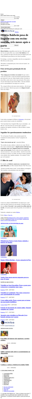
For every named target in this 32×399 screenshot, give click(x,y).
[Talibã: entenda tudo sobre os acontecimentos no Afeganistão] (4, 348)
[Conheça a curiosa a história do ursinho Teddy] (4, 361)
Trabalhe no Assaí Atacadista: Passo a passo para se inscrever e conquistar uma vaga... (16, 286)
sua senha (16, 18)
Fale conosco (7, 388)
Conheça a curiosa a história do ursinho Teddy (15, 364)
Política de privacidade (9, 391)
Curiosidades (4, 343)
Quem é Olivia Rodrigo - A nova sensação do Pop (16, 260)
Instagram (21, 119)
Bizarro (2, 356)
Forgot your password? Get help (8, 21)
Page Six (10, 215)
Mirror (5, 215)
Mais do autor (19, 223)
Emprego (3, 289)
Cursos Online (4, 304)
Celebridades (4, 238)
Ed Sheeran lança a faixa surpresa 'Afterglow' (18, 217)
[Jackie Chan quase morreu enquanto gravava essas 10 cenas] (9, 273)
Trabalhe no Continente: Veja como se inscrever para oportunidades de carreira (15, 293)
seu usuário (17, 17)
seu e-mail (16, 25)
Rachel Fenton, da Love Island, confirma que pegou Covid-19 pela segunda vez (15, 219)
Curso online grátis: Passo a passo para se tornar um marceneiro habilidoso (15, 301)
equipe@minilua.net (9, 325)
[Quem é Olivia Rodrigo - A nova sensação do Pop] (9, 255)
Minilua (18, 212)
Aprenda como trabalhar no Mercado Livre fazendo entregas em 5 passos (14, 316)
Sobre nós (6, 389)
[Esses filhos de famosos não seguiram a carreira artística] (4, 335)
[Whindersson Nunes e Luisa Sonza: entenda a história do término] (9, 236)
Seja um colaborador (8, 387)
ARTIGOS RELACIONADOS (8, 223)
